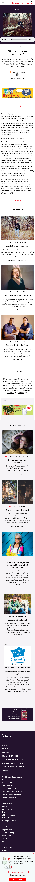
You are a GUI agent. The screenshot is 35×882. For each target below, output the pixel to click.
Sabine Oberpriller (19, 78)
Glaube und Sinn (8, 780)
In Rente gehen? (19, 558)
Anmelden (31, 2)
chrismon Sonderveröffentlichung (17, 668)
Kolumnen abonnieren (12, 760)
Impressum (6, 806)
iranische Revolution (7, 153)
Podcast (5, 749)
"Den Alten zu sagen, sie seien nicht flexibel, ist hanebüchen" (17, 565)
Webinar (6, 752)
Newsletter (7, 745)
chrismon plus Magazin (13, 767)
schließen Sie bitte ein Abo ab (12, 386)
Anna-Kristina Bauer (13, 260)
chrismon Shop (8, 833)
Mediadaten (6, 836)
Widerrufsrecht (8, 818)
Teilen (17, 106)
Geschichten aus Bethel (17, 616)
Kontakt (5, 812)
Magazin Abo (7, 830)
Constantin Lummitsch (15, 474)
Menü (3, 4)
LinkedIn (21, 393)
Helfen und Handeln (10, 783)
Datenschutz (7, 809)
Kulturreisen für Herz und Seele (17, 673)
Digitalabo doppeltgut (12, 763)
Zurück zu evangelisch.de (18, 72)
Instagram (26, 390)
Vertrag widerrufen (10, 821)
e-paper (5, 770)
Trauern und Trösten (10, 797)
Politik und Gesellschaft (12, 794)
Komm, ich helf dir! (17, 619)
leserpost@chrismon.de (23, 388)
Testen (26, 3)
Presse (4, 838)
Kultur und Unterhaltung (12, 792)
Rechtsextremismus (19, 506)
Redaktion (6, 850)
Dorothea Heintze (15, 588)
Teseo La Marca (15, 526)
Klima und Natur (8, 786)
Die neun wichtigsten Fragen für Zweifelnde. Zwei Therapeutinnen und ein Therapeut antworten (17, 468)
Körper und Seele (9, 789)
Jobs (3, 841)
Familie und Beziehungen (12, 777)
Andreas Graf (23, 260)
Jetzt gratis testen (17, 879)
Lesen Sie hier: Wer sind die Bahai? (12, 138)
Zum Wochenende (10, 756)
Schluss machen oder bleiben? (19, 456)
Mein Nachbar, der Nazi (17, 510)
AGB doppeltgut (8, 815)
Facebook (10, 393)
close (33, 853)
